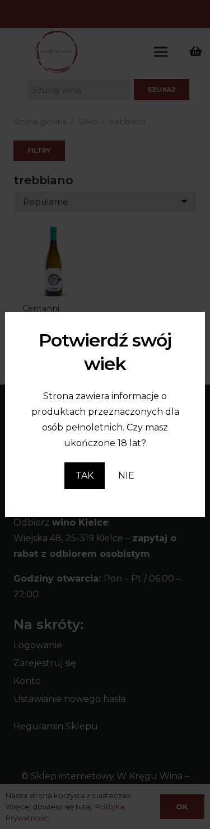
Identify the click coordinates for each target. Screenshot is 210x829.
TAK (85, 475)
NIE (126, 475)
